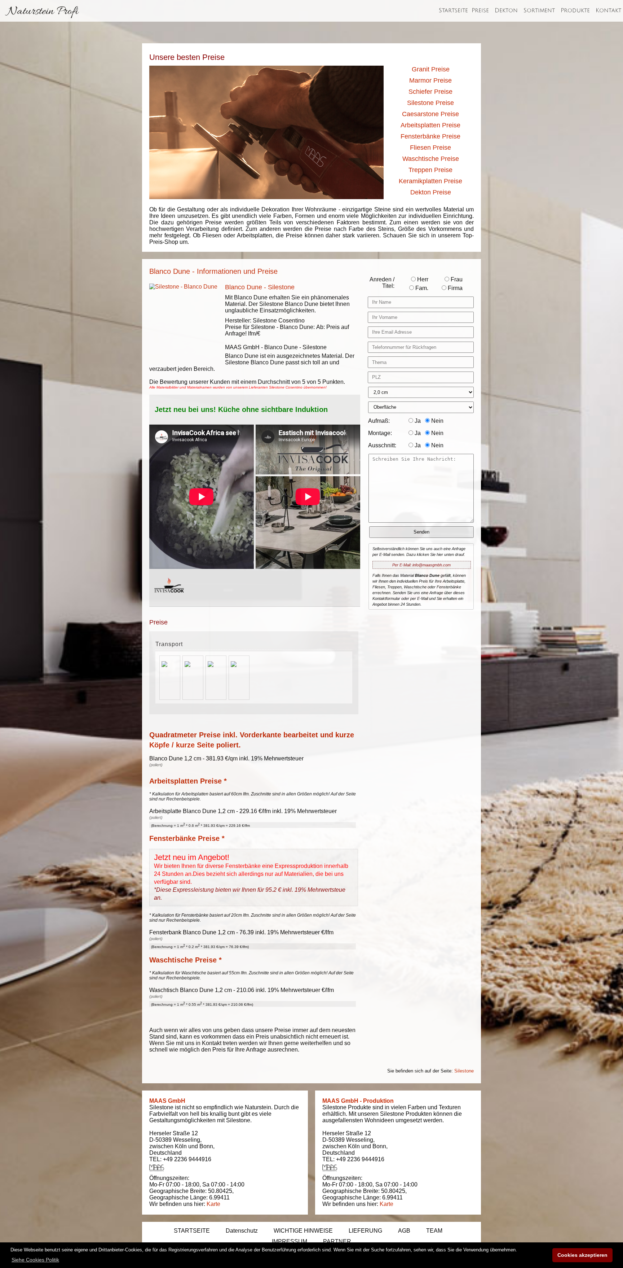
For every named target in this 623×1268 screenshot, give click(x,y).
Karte (213, 1204)
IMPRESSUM (289, 1241)
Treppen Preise (430, 170)
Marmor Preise (430, 80)
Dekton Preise (430, 192)
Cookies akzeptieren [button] (582, 1255)
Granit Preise (431, 69)
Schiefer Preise (430, 91)
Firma (454, 288)
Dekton (506, 10)
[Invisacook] (169, 599)
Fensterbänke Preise (430, 136)
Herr (422, 279)
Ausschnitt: (382, 445)
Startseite (453, 10)
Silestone (464, 1071)
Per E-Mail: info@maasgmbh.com (421, 565)
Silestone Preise (430, 102)
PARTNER (337, 1241)
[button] (35, 1259)
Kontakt (608, 10)
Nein (436, 421)
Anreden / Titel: (382, 282)
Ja (417, 421)
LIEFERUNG (365, 1231)
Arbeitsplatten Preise (430, 125)
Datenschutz (242, 1231)
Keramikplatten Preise (430, 181)
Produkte (575, 10)
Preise (480, 10)
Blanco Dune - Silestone (260, 287)
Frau (456, 279)
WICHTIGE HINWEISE (303, 1231)
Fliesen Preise (430, 147)
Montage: (380, 433)
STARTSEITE (192, 1231)
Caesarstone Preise (430, 114)
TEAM (434, 1231)
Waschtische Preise (430, 158)
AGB (404, 1231)
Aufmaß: (379, 421)
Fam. (421, 288)
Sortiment (539, 10)
